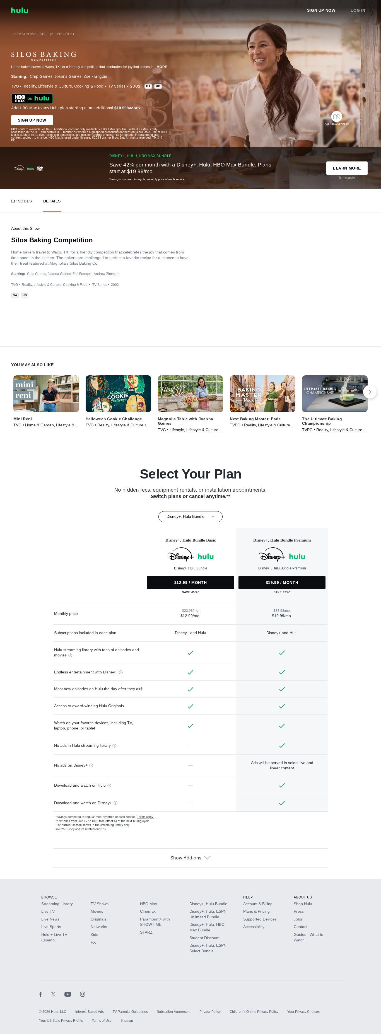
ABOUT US (303, 897)
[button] (21, 200)
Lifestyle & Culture (55, 86)
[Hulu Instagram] (82, 994)
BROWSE (49, 897)
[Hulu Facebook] (45, 994)
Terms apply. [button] (145, 817)
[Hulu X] (57, 994)
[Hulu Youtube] (72, 994)
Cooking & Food (88, 86)
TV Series (117, 86)
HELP (248, 897)
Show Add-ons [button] (185, 858)
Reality (30, 86)
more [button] (162, 67)
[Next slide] (370, 391)
